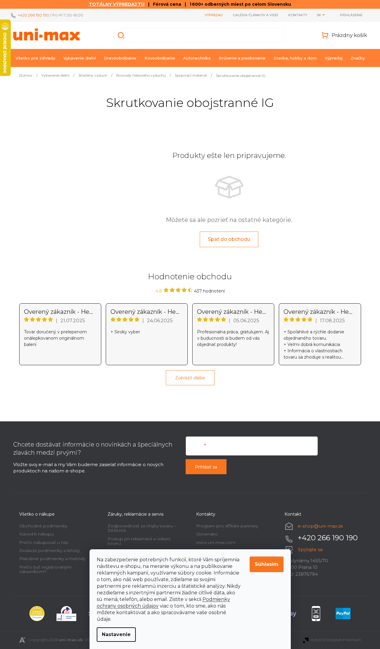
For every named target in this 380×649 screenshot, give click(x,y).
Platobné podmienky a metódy (52, 558)
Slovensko (207, 534)
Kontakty (297, 15)
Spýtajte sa (310, 549)
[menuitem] (35, 58)
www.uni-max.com (216, 542)
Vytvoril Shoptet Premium (336, 639)
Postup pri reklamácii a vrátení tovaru (139, 541)
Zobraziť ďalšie (190, 378)
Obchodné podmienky (43, 526)
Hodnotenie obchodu (190, 276)
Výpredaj (214, 15)
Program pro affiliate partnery (227, 526)
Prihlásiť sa (206, 467)
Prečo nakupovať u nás (43, 542)
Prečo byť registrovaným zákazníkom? (45, 569)
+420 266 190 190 (33, 15)
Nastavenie (116, 634)
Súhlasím (266, 564)
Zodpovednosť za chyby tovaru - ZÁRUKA (142, 528)
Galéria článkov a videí (255, 15)
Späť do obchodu (229, 239)
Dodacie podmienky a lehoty (49, 550)
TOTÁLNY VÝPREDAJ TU (116, 4)
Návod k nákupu (36, 534)
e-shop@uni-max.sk (320, 526)
